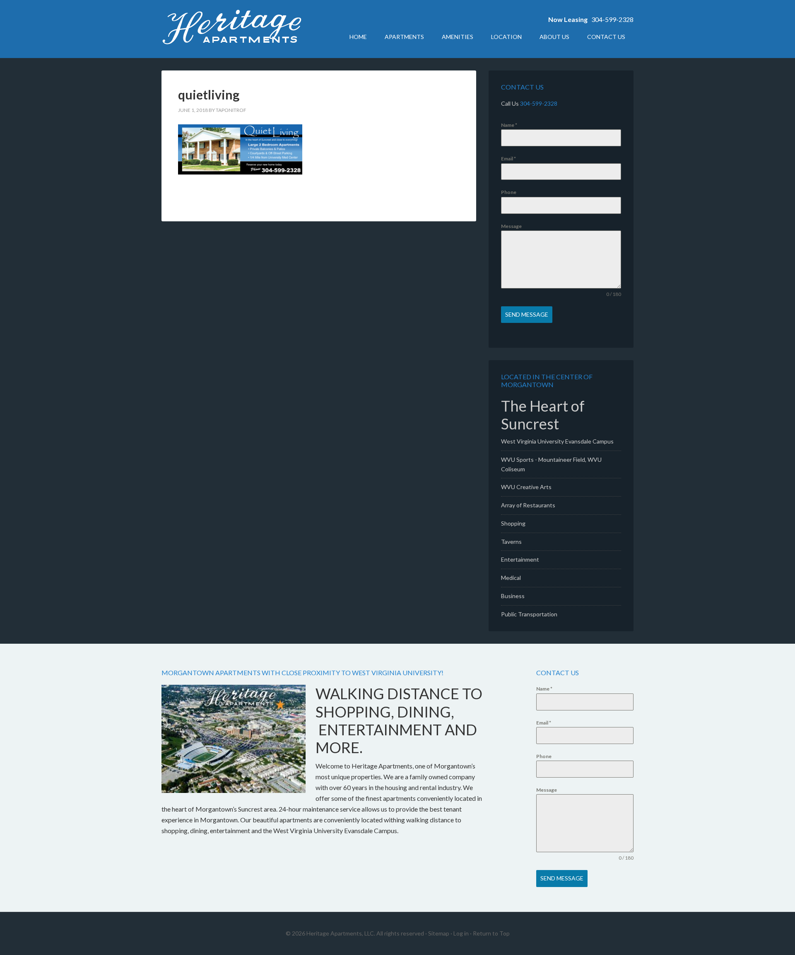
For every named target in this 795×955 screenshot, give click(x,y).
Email (508, 158)
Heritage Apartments (231, 29)
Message (511, 226)
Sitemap (438, 933)
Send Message (526, 314)
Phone (508, 192)
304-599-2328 (612, 19)
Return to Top (491, 933)
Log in (461, 933)
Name (509, 125)
